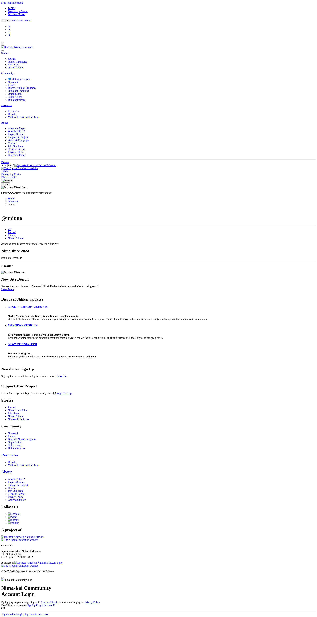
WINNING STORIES (22, 325)
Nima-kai (13, 82)
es (9, 32)
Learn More (7, 289)
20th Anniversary (19, 79)
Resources (13, 111)
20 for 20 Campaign (18, 140)
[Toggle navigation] (2, 44)
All (9, 229)
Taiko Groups (15, 96)
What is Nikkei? (16, 131)
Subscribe (62, 376)
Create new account (20, 20)
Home (11, 198)
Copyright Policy (17, 155)
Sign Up (31, 605)
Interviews (13, 64)
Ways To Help (64, 393)
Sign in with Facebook (36, 614)
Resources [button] (6, 105)
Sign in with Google (12, 614)
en (9, 26)
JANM (11, 8)
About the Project (17, 128)
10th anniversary (16, 99)
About (6, 472)
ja (9, 29)
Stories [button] (4, 53)
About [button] (4, 122)
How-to (12, 114)
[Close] (2, 50)
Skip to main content (12, 2)
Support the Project (18, 137)
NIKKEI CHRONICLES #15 (28, 306)
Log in (5, 20)
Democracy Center (18, 11)
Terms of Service (17, 149)
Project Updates (16, 134)
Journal (12, 58)
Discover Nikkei (16, 14)
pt (9, 35)
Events (11, 85)
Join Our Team (15, 146)
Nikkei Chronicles (17, 61)
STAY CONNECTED (22, 344)
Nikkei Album (15, 67)
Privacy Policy (15, 152)
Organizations (15, 93)
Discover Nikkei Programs (22, 87)
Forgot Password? (45, 605)
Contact (12, 143)
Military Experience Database (23, 117)
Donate (5, 162)
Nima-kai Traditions (18, 90)
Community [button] (7, 73)
